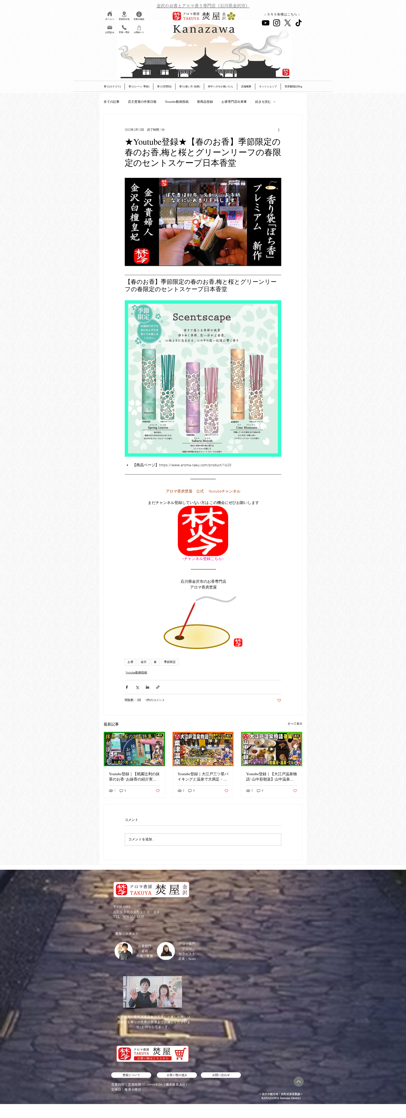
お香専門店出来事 (234, 101)
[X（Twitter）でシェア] (137, 687)
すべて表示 (295, 724)
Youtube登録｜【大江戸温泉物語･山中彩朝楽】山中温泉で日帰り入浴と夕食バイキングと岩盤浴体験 (271, 776)
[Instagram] (276, 22)
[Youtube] (265, 22)
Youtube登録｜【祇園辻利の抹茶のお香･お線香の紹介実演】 (134, 776)
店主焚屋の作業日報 (142, 101)
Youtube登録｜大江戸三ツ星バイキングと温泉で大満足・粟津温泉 (203, 776)
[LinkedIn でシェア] (147, 687)
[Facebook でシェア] (127, 687)
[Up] (299, 1081)
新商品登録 (205, 101)
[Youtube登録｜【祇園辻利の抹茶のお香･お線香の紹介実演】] (134, 749)
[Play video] (203, 222)
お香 (130, 662)
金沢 (144, 662)
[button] (246, 86)
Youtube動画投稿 (177, 101)
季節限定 (170, 662)
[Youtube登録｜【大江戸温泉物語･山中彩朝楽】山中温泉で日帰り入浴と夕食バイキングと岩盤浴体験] (271, 749)
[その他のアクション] (278, 129)
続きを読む (263, 101)
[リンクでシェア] (158, 687)
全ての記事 (111, 101)
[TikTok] (298, 22)
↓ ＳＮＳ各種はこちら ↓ (282, 14)
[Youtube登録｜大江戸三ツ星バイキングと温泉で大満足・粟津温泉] (203, 749)
